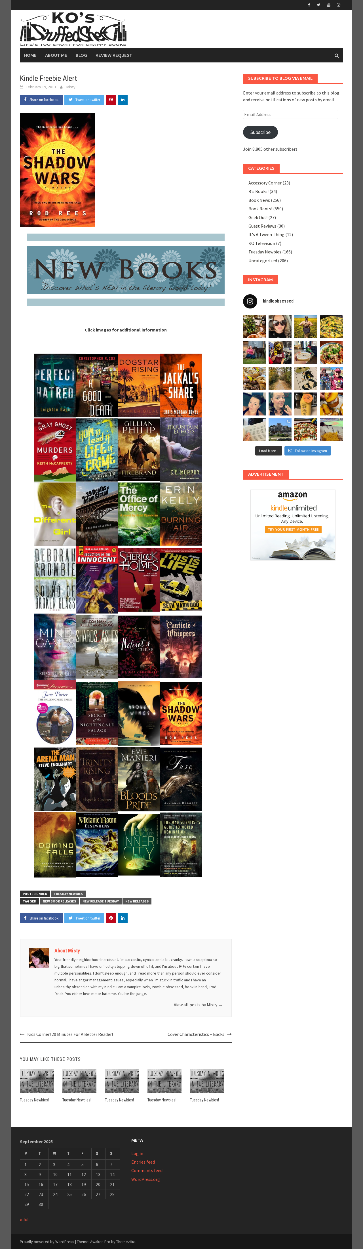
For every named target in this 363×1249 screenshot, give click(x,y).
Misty (70, 86)
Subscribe (260, 132)
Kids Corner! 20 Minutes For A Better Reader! (70, 1034)
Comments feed (146, 1170)
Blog (81, 55)
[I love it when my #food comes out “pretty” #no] (305, 429)
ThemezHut (126, 1241)
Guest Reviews (262, 226)
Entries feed (143, 1162)
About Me (56, 55)
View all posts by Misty (198, 1004)
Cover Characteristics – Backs (196, 1034)
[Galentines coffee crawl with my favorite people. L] (305, 352)
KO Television (261, 243)
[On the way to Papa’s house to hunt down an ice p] (305, 326)
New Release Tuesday (101, 901)
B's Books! (258, 191)
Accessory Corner (265, 183)
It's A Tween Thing (266, 234)
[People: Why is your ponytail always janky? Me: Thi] (254, 403)
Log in (137, 1153)
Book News (259, 200)
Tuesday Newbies (68, 894)
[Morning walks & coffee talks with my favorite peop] (280, 378)
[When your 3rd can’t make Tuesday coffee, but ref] (254, 326)
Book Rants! (260, 208)
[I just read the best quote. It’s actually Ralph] (254, 429)
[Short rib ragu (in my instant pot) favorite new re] (331, 352)
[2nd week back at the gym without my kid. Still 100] (280, 403)
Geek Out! (257, 217)
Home (30, 55)
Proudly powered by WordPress (47, 1241)
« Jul (24, 1219)
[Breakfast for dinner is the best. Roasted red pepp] (331, 326)
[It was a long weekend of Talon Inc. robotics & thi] (280, 352)
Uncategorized (262, 260)
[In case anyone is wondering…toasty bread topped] (331, 403)
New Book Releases (59, 901)
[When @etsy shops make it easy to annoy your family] (305, 378)
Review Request (114, 55)
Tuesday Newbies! (34, 1100)
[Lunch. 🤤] (254, 378)
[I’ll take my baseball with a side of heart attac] (331, 429)
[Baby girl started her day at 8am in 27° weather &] (331, 378)
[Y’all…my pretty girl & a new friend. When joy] (254, 352)
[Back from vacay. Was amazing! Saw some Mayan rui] (280, 429)
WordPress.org (145, 1179)
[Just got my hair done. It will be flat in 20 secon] (280, 326)
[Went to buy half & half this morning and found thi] (305, 403)
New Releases (137, 901)
